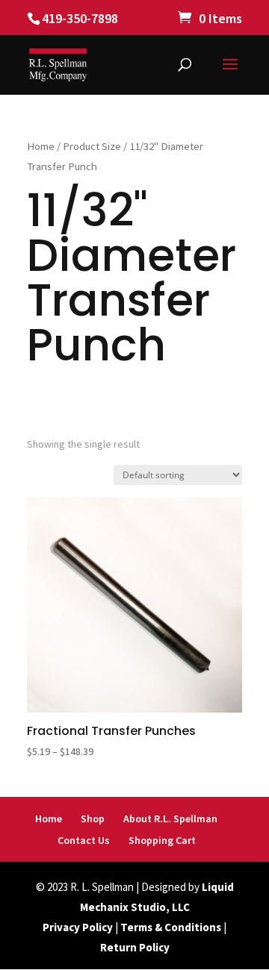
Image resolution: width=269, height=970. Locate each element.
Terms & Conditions (170, 927)
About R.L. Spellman (170, 818)
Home (41, 146)
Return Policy (135, 947)
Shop (93, 818)
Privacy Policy (78, 927)
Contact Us (84, 840)
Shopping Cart (162, 840)
